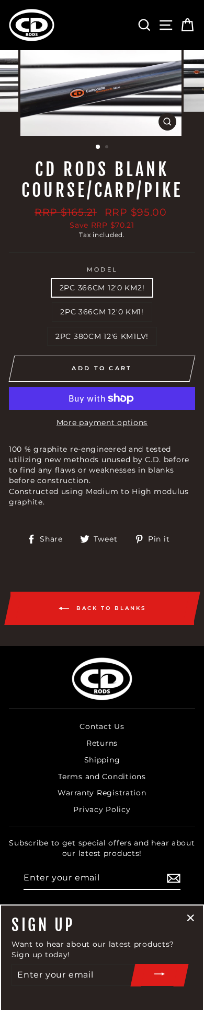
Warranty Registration (102, 792)
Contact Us (102, 726)
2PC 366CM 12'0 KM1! (102, 311)
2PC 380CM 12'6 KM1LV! (102, 336)
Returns (102, 743)
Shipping (102, 760)
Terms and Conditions (101, 776)
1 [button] (98, 147)
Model (102, 269)
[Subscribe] (173, 878)
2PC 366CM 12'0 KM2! (102, 287)
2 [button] (107, 147)
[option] (102, 93)
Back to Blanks (109, 607)
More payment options (102, 422)
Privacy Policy (101, 809)
